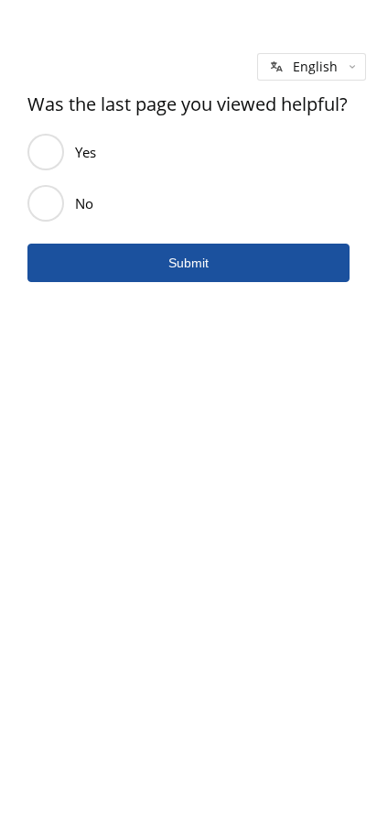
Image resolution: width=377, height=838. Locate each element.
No (84, 203)
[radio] (45, 152)
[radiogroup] (188, 177)
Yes (85, 152)
